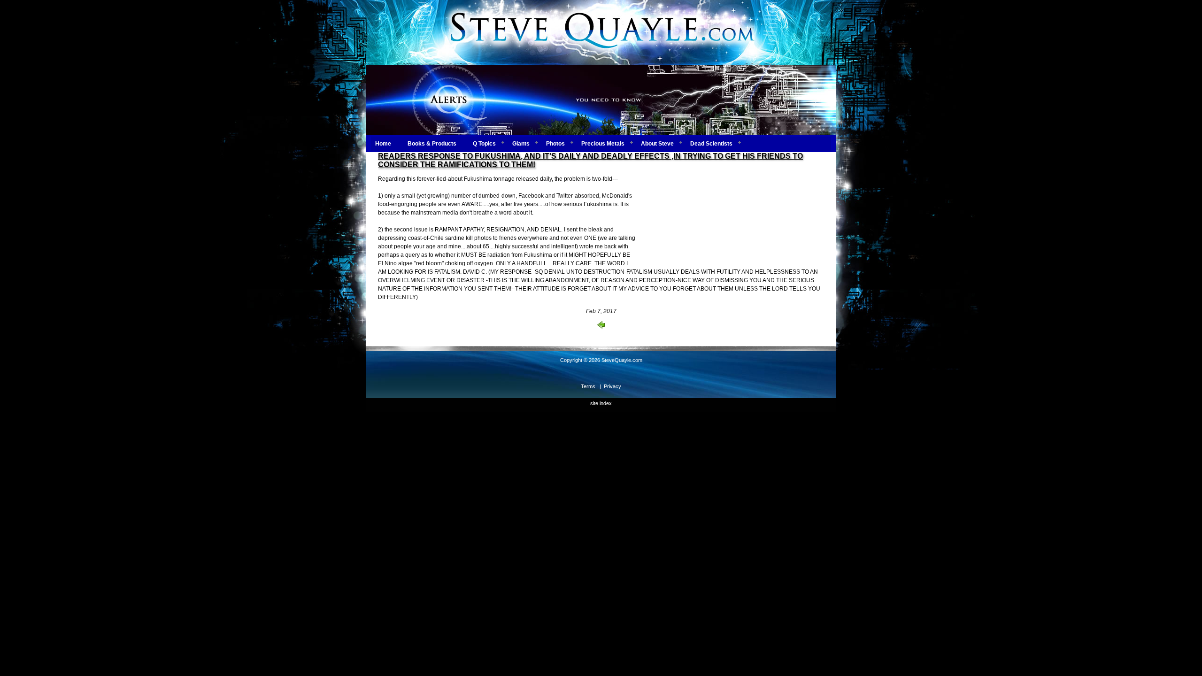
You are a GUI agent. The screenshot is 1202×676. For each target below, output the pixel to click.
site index (601, 403)
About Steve (657, 143)
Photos (555, 143)
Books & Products (432, 143)
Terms (588, 386)
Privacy (612, 386)
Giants (521, 143)
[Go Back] (601, 326)
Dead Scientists (711, 143)
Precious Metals (602, 143)
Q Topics (484, 143)
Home (383, 143)
